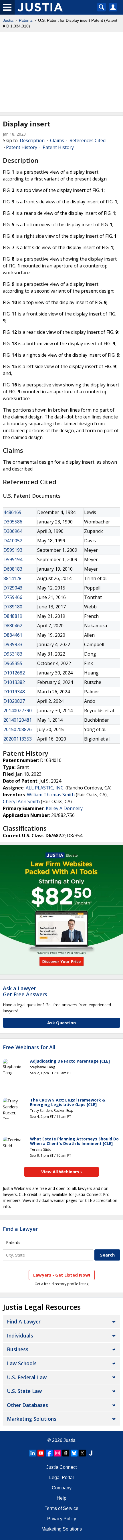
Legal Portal (61, 1477)
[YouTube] (40, 1453)
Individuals (20, 1335)
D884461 (12, 635)
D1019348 (14, 691)
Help (61, 1498)
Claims (57, 140)
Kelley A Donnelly (64, 808)
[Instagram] (57, 1453)
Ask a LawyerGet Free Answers (25, 991)
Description (32, 140)
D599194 (12, 559)
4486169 (12, 512)
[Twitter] (82, 1453)
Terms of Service (61, 1508)
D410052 (12, 540)
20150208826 (17, 729)
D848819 (12, 616)
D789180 (12, 607)
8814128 (12, 578)
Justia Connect (61, 1467)
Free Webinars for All (29, 1047)
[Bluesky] (74, 1453)
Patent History (21, 147)
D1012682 (14, 673)
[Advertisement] (61, 72)
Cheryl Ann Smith (21, 801)
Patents (26, 20)
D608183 (12, 569)
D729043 (12, 588)
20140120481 (17, 720)
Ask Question (61, 1022)
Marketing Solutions (31, 1418)
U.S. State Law (24, 1391)
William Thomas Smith (51, 794)
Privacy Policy (61, 1518)
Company (62, 1487)
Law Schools (22, 1363)
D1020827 (14, 701)
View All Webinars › (61, 1171)
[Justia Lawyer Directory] (90, 1453)
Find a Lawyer (20, 1228)
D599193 (12, 550)
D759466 (12, 597)
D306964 (12, 531)
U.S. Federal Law (27, 1377)
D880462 (12, 625)
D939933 (12, 644)
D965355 (12, 663)
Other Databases (27, 1405)
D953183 (12, 654)
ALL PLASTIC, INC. (45, 788)
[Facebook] (49, 1453)
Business (17, 1349)
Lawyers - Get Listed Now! (61, 1275)
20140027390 (17, 710)
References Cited (88, 140)
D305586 (12, 522)
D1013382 (14, 682)
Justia (8, 20)
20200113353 (17, 739)
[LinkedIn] (32, 1453)
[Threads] (65, 1453)
